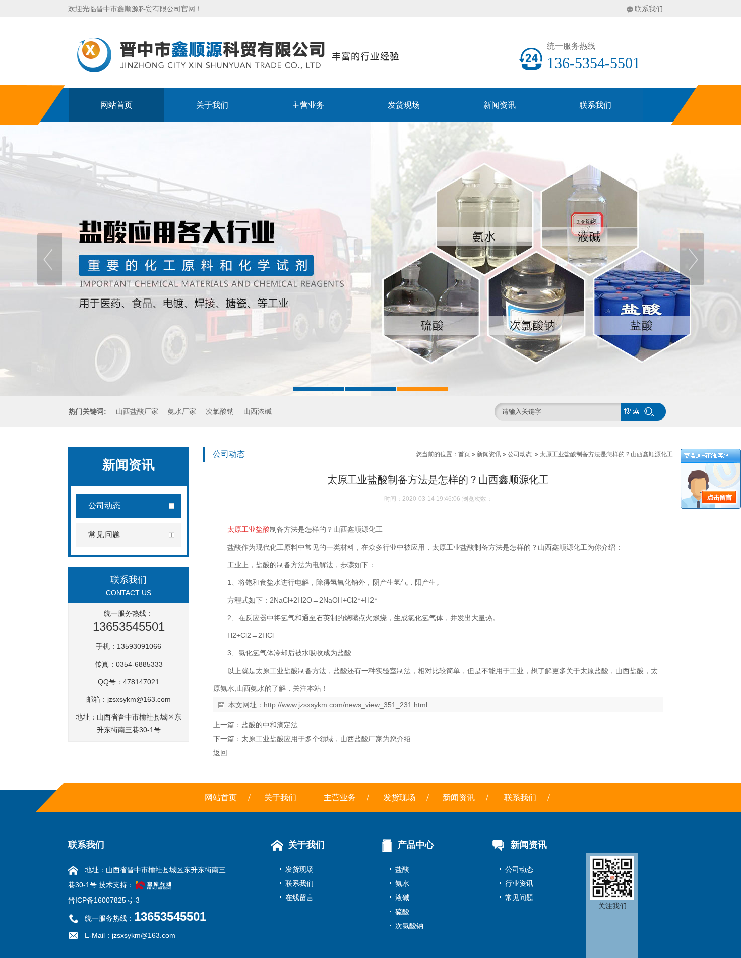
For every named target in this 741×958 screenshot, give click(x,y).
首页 (464, 454)
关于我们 (212, 105)
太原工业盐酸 (248, 529)
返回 (220, 753)
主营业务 (308, 105)
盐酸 (402, 869)
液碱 (402, 897)
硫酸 (402, 912)
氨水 (402, 883)
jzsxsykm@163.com (139, 699)
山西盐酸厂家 (137, 411)
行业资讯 (519, 883)
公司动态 (520, 454)
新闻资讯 (499, 105)
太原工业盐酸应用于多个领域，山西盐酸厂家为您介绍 (326, 739)
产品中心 (416, 845)
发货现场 (404, 105)
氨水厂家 (182, 411)
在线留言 (299, 897)
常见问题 (519, 897)
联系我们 (649, 9)
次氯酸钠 (220, 411)
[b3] (370, 259)
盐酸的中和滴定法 (269, 725)
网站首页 (116, 105)
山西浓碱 (257, 411)
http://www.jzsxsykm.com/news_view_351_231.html (345, 705)
